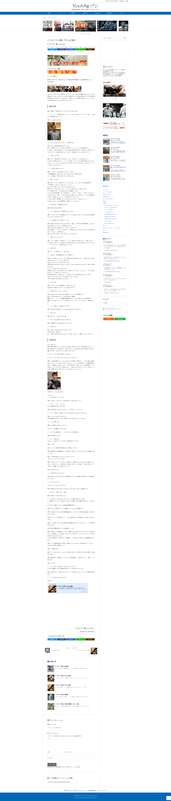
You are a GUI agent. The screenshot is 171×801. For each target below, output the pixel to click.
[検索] (127, 1)
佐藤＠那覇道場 (90, 631)
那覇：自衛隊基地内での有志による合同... (112, 260)
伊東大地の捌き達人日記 (110, 214)
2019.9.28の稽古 (108, 282)
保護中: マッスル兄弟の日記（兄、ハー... (112, 250)
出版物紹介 (106, 196)
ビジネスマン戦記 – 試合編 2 (62, 666)
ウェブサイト (50, 757)
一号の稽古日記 (108, 212)
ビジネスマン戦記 (53, 17)
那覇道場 (106, 232)
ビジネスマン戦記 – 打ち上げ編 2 (63, 685)
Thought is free (92, 797)
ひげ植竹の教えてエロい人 (111, 205)
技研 (105, 225)
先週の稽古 (106, 194)
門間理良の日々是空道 (110, 216)
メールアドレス (67, 752)
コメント (49, 738)
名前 (48, 752)
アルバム (105, 189)
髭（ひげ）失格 (108, 221)
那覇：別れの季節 (113, 149)
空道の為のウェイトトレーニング (111, 228)
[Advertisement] (71, 610)
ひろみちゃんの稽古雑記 (110, 207)
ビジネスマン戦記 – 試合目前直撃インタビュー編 (67, 704)
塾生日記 (105, 201)
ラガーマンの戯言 (109, 209)
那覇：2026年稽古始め (115, 158)
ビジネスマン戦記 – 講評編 (61, 694)
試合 (104, 230)
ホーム (45, 17)
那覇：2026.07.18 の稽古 (115, 140)
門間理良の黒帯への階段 (110, 218)
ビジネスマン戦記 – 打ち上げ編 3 (63, 675)
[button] (45, 26)
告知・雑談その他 (108, 198)
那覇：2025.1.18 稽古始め (115, 176)
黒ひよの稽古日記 (109, 223)
